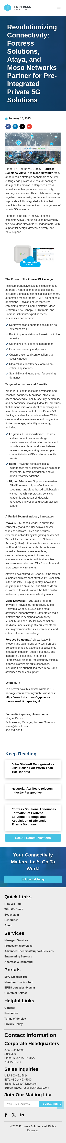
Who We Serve (13, 909)
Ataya (23, 173)
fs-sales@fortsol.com (25, 1083)
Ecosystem (11, 914)
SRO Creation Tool (16, 976)
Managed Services (16, 940)
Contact (9, 1007)
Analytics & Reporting (18, 961)
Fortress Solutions (17, 639)
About (8, 925)
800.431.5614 (19, 1075)
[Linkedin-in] (22, 1115)
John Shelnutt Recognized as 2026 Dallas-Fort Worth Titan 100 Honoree (33, 768)
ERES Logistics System (19, 987)
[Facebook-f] (6, 1115)
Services (14, 933)
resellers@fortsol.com (36, 1087)
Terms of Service (15, 1018)
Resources (11, 920)
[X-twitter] (14, 1115)
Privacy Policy (13, 1024)
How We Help (12, 903)
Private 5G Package (40, 279)
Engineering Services (18, 956)
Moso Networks (43, 173)
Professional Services (18, 945)
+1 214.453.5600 (21, 1079)
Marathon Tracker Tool (18, 982)
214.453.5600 (12, 1062)
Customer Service (15, 993)
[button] (59, 8)
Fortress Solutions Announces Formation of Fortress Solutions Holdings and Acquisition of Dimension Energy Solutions (34, 817)
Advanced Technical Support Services (29, 951)
